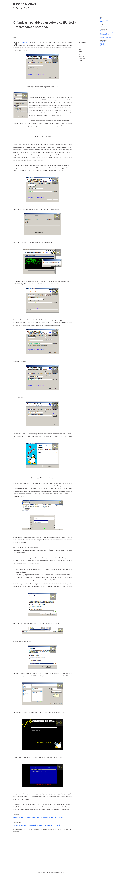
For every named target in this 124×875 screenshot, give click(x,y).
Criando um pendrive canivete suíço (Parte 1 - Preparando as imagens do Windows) (38, 817)
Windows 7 (81, 54)
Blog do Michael (25, 4)
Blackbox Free (103, 41)
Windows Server (82, 58)
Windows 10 (81, 53)
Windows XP (81, 60)
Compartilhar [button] (82, 42)
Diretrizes (102, 30)
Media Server (103, 45)
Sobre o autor (103, 21)
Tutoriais (80, 51)
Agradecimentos (104, 20)
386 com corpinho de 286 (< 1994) (108, 32)
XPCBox (102, 43)
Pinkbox (102, 47)
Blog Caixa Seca (103, 26)
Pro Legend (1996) (104, 36)
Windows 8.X (81, 56)
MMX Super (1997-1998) (105, 37)
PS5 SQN (102, 44)
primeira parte (24, 42)
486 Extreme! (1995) (104, 34)
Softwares (80, 49)
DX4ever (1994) (103, 33)
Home (101, 18)
